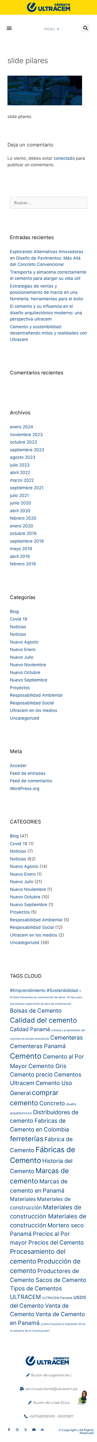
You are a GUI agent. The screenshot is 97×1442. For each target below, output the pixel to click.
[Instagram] (17, 1430)
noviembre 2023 (26, 434)
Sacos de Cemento (61, 1280)
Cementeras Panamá (38, 1046)
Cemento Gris (47, 1066)
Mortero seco (66, 1225)
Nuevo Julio (21, 657)
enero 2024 (21, 426)
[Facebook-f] (9, 1430)
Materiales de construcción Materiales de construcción (48, 1216)
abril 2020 (20, 510)
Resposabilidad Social (32, 702)
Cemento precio (31, 1074)
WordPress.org (24, 788)
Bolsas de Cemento (36, 1010)
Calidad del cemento (43, 1020)
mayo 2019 (21, 548)
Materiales (23, 1199)
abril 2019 (20, 556)
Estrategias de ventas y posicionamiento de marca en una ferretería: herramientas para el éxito (46, 292)
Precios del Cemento (56, 1242)
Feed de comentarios (31, 780)
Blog (14, 611)
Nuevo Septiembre (28, 679)
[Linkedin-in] (42, 1430)
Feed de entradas (28, 773)
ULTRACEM (25, 1296)
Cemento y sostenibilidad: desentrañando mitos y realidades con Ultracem (48, 333)
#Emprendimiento (28, 990)
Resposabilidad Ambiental (36, 695)
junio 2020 (20, 502)
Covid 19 (18, 619)
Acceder (18, 765)
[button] (9, 28)
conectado (64, 158)
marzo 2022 (22, 480)
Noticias (18, 626)
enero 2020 (21, 525)
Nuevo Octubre (25, 672)
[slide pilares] (44, 103)
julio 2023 (20, 465)
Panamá (21, 1233)
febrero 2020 (23, 518)
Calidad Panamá (30, 1029)
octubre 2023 (23, 442)
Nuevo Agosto (24, 642)
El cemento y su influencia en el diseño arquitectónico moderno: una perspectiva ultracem (46, 312)
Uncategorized (24, 718)
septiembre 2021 (27, 487)
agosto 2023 (22, 457)
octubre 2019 (23, 533)
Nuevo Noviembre (28, 664)
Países (49, 29)
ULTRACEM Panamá (57, 1298)
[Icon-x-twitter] (26, 1430)
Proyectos (20, 687)
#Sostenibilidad (62, 990)
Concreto (52, 1103)
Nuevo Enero (23, 649)
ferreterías (26, 1138)
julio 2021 (19, 495)
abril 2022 (20, 472)
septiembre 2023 (27, 449)
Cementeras (66, 1037)
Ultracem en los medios (33, 710)
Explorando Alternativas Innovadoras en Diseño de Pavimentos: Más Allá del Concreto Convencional (46, 258)
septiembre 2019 (27, 541)
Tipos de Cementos (36, 1288)
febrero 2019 (23, 563)
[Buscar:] (48, 202)
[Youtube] (34, 1430)
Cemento (26, 1056)
